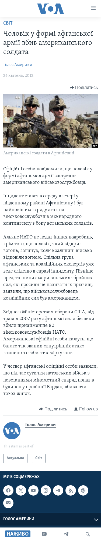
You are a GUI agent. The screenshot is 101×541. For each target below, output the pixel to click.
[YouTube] (44, 534)
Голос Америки (17, 65)
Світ (8, 23)
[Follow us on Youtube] (33, 490)
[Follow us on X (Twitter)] (21, 490)
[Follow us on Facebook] (8, 490)
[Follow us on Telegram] (58, 490)
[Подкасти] (83, 490)
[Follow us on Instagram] (46, 490)
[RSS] (70, 490)
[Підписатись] (8, 503)
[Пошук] (88, 534)
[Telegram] (66, 534)
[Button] (84, 87)
